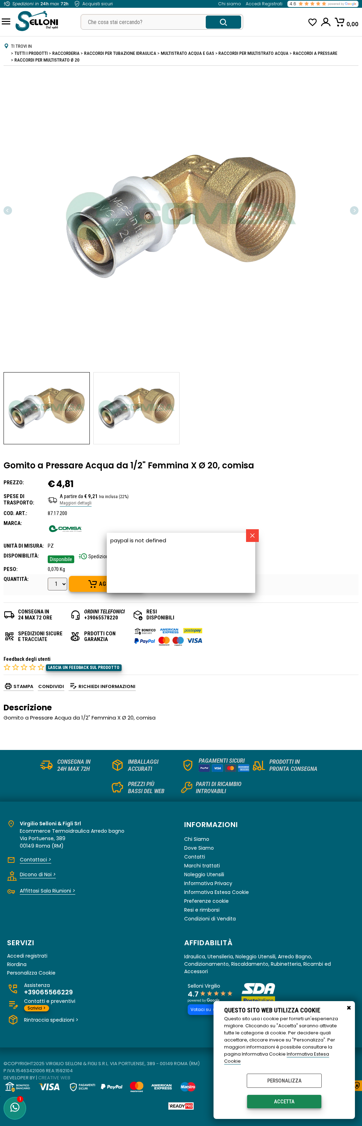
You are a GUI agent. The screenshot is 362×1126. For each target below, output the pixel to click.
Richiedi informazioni (106, 686)
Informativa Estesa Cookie (216, 892)
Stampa (23, 686)
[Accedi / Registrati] (326, 22)
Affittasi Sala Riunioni (47, 890)
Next (353, 210)
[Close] (252, 535)
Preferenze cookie (206, 901)
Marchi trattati (202, 865)
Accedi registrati (27, 956)
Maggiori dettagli (76, 503)
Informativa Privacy (208, 883)
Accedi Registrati (264, 4)
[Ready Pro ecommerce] (181, 1106)
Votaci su (201, 1009)
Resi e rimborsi (202, 909)
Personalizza (284, 1081)
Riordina (17, 965)
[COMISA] (65, 536)
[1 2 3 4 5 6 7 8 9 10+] (58, 585)
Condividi (51, 686)
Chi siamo (229, 4)
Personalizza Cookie (31, 973)
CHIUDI (348, 1008)
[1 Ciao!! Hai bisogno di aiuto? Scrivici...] (14, 1108)
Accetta (284, 1101)
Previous (8, 210)
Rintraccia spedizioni (51, 1019)
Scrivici (37, 1008)
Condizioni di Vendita (210, 918)
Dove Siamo (199, 847)
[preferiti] (312, 22)
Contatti (194, 856)
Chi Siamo (196, 839)
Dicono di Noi (38, 874)
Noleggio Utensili (204, 874)
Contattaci (35, 859)
